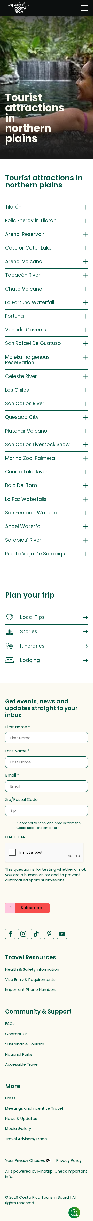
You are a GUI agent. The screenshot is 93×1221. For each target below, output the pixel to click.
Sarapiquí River (23, 540)
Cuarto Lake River (26, 471)
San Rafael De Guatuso (33, 343)
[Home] (17, 8)
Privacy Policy (69, 1160)
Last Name (16, 751)
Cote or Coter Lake (28, 247)
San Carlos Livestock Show (37, 444)
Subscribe (31, 907)
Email (10, 775)
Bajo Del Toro (21, 485)
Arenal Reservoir (24, 234)
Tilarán (13, 206)
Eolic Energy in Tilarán (30, 220)
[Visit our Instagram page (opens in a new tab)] (23, 934)
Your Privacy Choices (25, 1160)
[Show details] (74, 1212)
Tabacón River (22, 275)
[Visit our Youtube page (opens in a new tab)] (62, 934)
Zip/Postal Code (21, 799)
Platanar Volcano (26, 431)
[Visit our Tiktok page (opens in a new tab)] (36, 934)
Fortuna (14, 316)
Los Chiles (17, 389)
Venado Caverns (25, 329)
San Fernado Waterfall (32, 512)
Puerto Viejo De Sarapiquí (35, 553)
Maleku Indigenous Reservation (27, 360)
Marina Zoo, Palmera (30, 458)
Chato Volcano (23, 288)
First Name (16, 727)
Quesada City (22, 417)
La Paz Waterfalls (26, 499)
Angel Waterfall (24, 526)
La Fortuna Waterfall (29, 302)
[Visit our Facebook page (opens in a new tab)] (10, 934)
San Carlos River (24, 403)
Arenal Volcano (23, 261)
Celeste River (21, 376)
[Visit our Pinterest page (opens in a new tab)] (49, 934)
